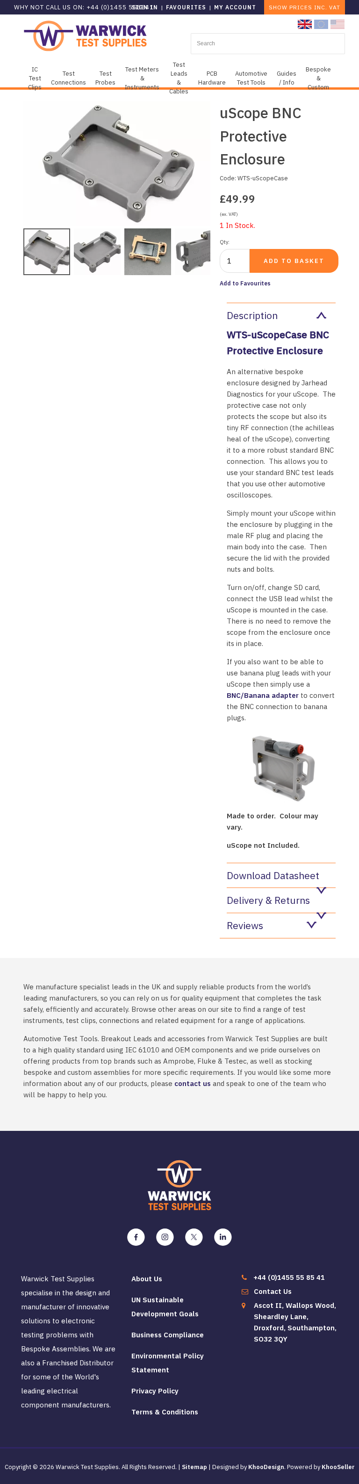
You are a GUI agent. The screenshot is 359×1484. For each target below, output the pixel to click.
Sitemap (194, 1467)
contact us (192, 1083)
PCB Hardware (212, 78)
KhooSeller (338, 1467)
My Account (235, 7)
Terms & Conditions (164, 1411)
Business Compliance (167, 1334)
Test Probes (105, 78)
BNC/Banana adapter (263, 695)
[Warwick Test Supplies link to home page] (85, 35)
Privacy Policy (155, 1390)
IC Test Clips (35, 78)
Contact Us (273, 1291)
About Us (146, 1278)
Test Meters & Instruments (142, 78)
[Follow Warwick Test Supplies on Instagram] (165, 1237)
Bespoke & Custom (318, 78)
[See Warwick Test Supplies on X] (194, 1237)
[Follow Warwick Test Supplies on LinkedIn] (223, 1237)
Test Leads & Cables (178, 78)
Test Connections (68, 78)
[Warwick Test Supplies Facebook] (136, 1237)
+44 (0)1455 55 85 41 (289, 1277)
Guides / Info (286, 78)
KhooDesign (266, 1467)
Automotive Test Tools (251, 78)
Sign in (144, 7)
